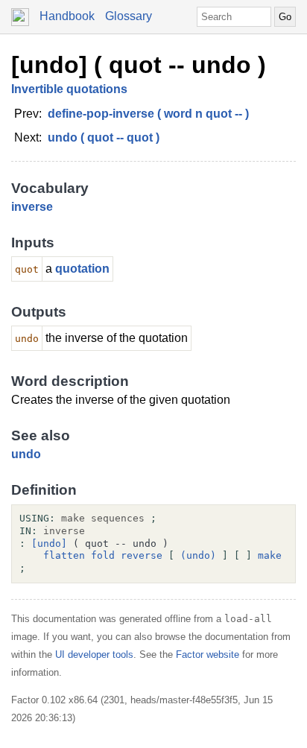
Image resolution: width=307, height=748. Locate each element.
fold (103, 555)
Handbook (67, 16)
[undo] (49, 543)
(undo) (198, 555)
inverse (32, 206)
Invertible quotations (69, 89)
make (270, 555)
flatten (64, 555)
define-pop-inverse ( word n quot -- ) (148, 113)
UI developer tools (94, 654)
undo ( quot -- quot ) (103, 137)
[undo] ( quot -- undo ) (138, 64)
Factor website (207, 654)
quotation (82, 268)
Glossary (128, 16)
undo (26, 454)
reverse (141, 555)
